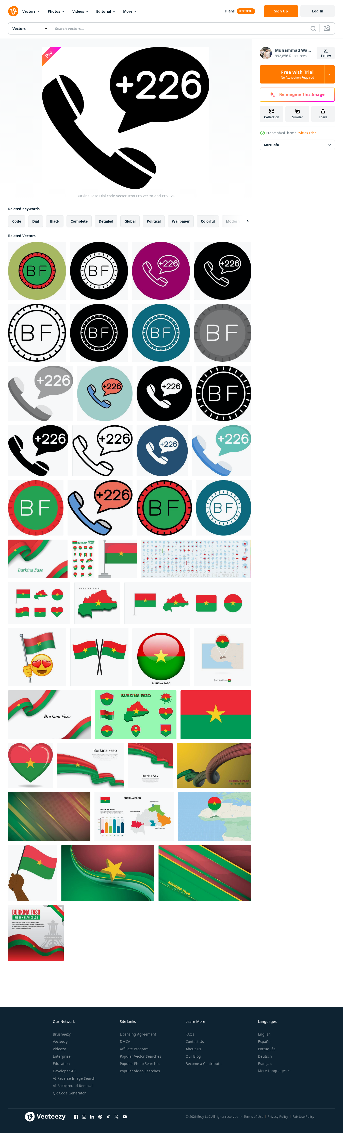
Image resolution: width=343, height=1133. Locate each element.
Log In (317, 11)
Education (61, 1063)
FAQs (190, 1034)
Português (266, 1048)
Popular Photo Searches (140, 1063)
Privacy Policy (278, 1116)
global (130, 221)
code (16, 221)
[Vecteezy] (13, 11)
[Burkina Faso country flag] (99, 657)
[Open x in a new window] (117, 1116)
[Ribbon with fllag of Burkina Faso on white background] (38, 559)
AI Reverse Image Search (74, 1078)
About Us (193, 1048)
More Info (271, 145)
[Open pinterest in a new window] (100, 1116)
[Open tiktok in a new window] (108, 1116)
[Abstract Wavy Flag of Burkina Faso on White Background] (90, 765)
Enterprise (62, 1056)
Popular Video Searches (140, 1071)
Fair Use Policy (303, 1116)
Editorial (103, 11)
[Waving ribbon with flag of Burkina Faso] (150, 765)
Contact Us (195, 1041)
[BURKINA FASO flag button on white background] (161, 657)
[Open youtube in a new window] (125, 1116)
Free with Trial (297, 74)
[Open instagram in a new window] (84, 1116)
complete (79, 221)
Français (265, 1063)
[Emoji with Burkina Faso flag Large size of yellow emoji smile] (37, 657)
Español (264, 1041)
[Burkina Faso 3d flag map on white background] (97, 603)
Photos (54, 11)
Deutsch (265, 1056)
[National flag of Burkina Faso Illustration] (118, 559)
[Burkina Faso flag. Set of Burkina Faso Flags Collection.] (39, 603)
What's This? (307, 133)
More (127, 11)
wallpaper (181, 221)
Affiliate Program (134, 1048)
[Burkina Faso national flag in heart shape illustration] (30, 765)
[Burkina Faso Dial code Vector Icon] (37, 271)
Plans (230, 11)
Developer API (65, 1071)
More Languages (272, 1071)
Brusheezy (62, 1034)
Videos (78, 11)
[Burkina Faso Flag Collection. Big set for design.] (83, 559)
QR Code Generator (69, 1093)
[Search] (313, 28)
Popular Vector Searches (140, 1056)
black (54, 221)
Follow (326, 56)
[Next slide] (243, 221)
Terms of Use (253, 1116)
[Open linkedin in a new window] (92, 1116)
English (264, 1034)
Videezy (59, 1048)
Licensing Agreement (138, 1034)
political (154, 221)
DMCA (125, 1041)
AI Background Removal (73, 1085)
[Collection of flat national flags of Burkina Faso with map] (135, 714)
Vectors (29, 11)
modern (233, 221)
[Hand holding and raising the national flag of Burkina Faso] (32, 873)
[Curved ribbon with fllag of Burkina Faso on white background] (49, 714)
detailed (106, 221)
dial (35, 221)
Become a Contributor (204, 1063)
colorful (208, 221)
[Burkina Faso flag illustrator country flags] (216, 714)
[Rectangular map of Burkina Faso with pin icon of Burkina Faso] (222, 657)
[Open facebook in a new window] (76, 1116)
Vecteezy (60, 1041)
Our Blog (193, 1056)
